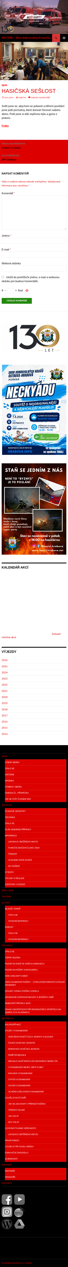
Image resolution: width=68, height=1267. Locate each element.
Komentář (8, 193)
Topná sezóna (12, 958)
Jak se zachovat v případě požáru (27, 1104)
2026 (5, 660)
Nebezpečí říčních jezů (18, 1003)
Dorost (9, 927)
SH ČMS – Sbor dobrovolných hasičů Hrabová (27, 37)
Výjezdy (9, 872)
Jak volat (13, 1116)
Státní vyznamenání (19, 1079)
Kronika (9, 781)
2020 (5, 697)
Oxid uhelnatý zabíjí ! (16, 976)
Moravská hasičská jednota (23, 1049)
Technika (10, 817)
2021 (5, 691)
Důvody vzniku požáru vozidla (22, 991)
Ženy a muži (8, 890)
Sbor (4, 85)
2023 (5, 679)
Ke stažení (13, 866)
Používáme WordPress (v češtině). (17, 1263)
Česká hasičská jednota (21, 1043)
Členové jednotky (15, 811)
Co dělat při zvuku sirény (19, 1146)
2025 (5, 666)
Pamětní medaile (17, 1055)
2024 (5, 672)
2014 (5, 734)
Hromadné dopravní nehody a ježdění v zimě (29, 997)
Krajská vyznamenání (20, 1073)
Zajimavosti (11, 1159)
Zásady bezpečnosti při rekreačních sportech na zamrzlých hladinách (33, 1011)
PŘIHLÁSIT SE (9, 1248)
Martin (22, 98)
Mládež (6, 903)
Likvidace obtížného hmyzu (23, 842)
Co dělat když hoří (15, 1098)
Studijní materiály (18, 921)
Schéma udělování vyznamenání (26, 1092)
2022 (5, 685)
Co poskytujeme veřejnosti (20, 1128)
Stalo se (9, 768)
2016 (5, 722)
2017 (5, 715)
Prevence (7, 945)
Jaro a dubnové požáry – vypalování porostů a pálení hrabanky (35, 983)
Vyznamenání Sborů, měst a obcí (25, 1067)
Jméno (6, 235)
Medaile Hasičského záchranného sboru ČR (33, 1061)
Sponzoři (10, 1177)
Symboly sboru (13, 787)
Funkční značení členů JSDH (24, 848)
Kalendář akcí (13, 1024)
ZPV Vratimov (10, 158)
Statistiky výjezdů (15, 884)
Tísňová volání (16, 1110)
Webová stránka (11, 263)
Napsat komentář (40, 98)
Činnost (12, 854)
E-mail (6, 249)
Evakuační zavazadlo (16, 1153)
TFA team (6, 897)
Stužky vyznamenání (16, 1031)
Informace (11, 835)
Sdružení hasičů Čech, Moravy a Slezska (30, 1037)
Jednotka (7, 805)
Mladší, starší (12, 909)
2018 (5, 709)
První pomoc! (12, 1140)
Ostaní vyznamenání (19, 1085)
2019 (5, 703)
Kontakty (7, 1183)
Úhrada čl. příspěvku (17, 793)
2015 (5, 728)
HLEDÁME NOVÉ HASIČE (20, 860)
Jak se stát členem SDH (18, 799)
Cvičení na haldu (13, 146)
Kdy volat (13, 1122)
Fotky (5, 125)
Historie (9, 774)
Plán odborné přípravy (18, 829)
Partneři (7, 1165)
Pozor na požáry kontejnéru (21, 970)
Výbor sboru (12, 762)
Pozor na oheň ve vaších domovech (24, 964)
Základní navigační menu (64, 38)
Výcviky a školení (14, 878)
